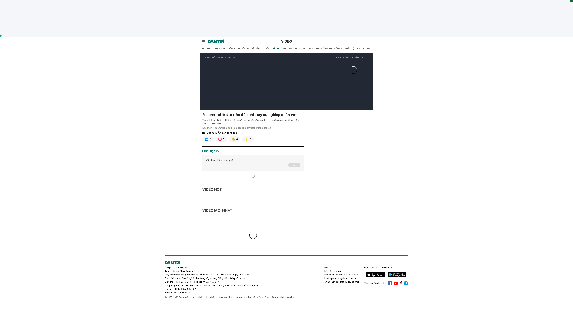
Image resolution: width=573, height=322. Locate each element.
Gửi (294, 165)
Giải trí (250, 48)
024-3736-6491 (184, 282)
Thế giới (241, 48)
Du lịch (361, 48)
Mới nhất (207, 48)
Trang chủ (208, 57)
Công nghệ (326, 48)
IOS (375, 274)
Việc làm (287, 48)
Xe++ (316, 48)
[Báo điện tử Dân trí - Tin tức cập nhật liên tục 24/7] (216, 41)
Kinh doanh (219, 48)
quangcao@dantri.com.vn (343, 278)
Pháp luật (350, 48)
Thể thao (276, 48)
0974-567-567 (188, 289)
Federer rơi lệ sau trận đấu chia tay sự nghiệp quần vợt (243, 128)
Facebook (390, 283)
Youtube (395, 283)
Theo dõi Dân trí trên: (374, 283)
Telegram (406, 283)
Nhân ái (297, 48)
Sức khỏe (308, 48)
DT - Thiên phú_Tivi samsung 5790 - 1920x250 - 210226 (286, 1)
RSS (326, 267)
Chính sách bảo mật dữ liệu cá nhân (341, 282)
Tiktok (400, 283)
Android (397, 274)
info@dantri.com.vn (180, 292)
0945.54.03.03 (351, 274)
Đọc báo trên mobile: (378, 267)
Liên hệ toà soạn (332, 271)
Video (286, 41)
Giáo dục (338, 48)
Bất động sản (262, 48)
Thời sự (231, 48)
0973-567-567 (211, 282)
